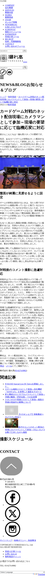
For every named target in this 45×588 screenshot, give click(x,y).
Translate (41, 574)
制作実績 (12, 105)
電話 (2, 366)
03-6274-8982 (20, 370)
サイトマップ (6, 540)
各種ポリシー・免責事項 (25, 540)
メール (9, 366)
